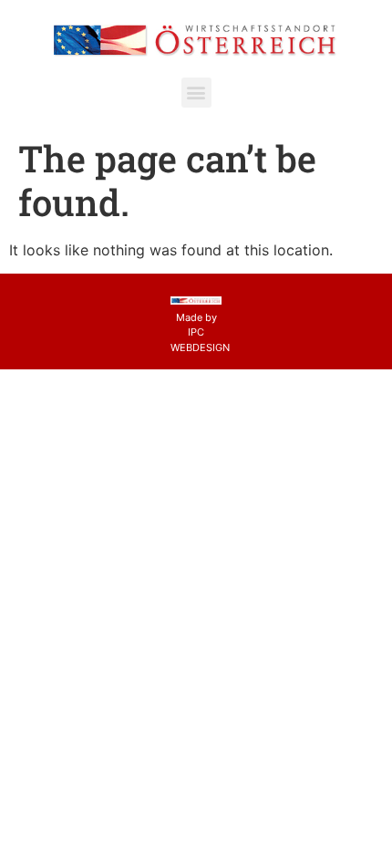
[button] (196, 93)
